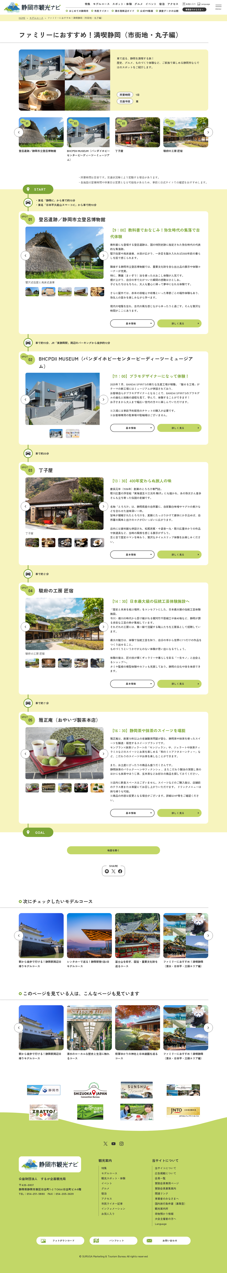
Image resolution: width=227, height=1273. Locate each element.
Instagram (121, 1143)
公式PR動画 (146, 10)
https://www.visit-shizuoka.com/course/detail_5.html (89, 1032)
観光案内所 (161, 1209)
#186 (41, 135)
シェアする (120, 871)
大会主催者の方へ (165, 1219)
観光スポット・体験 (113, 1178)
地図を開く (113, 850)
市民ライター (101, 10)
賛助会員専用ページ (167, 1183)
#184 (185, 135)
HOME (22, 17)
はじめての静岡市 (79, 10)
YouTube (113, 1143)
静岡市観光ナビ (32, 7)
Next (208, 132)
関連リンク (161, 1193)
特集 (88, 4)
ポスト (113, 871)
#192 (137, 135)
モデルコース (101, 4)
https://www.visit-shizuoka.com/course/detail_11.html (89, 940)
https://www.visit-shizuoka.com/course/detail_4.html (137, 1032)
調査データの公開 (169, 10)
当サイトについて (165, 1160)
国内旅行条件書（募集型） (171, 1204)
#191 (89, 139)
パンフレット (116, 1240)
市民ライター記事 (112, 1204)
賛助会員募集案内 (165, 1188)
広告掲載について (165, 1173)
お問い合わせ (170, 1240)
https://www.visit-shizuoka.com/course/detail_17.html (185, 940)
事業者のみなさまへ (194, 9)
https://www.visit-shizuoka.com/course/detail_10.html (41, 940)
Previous (18, 132)
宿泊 (162, 4)
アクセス (172, 4)
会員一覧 (160, 1178)
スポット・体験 (122, 4)
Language (205, 3)
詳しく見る (178, 323)
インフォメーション (113, 1209)
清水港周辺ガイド (124, 10)
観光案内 (105, 1160)
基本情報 (131, 323)
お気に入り (191, 3)
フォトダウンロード (63, 1240)
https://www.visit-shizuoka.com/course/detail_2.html (137, 940)
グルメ (138, 4)
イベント (151, 4)
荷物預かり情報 (164, 1214)
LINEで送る (107, 871)
